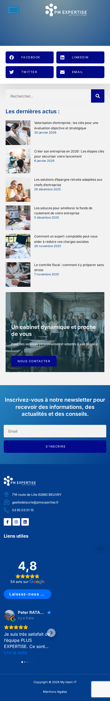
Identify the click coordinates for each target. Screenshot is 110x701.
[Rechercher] (97, 96)
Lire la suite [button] (15, 652)
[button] (30, 57)
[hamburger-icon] (13, 10)
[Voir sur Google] (9, 615)
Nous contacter (34, 361)
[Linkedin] (25, 522)
